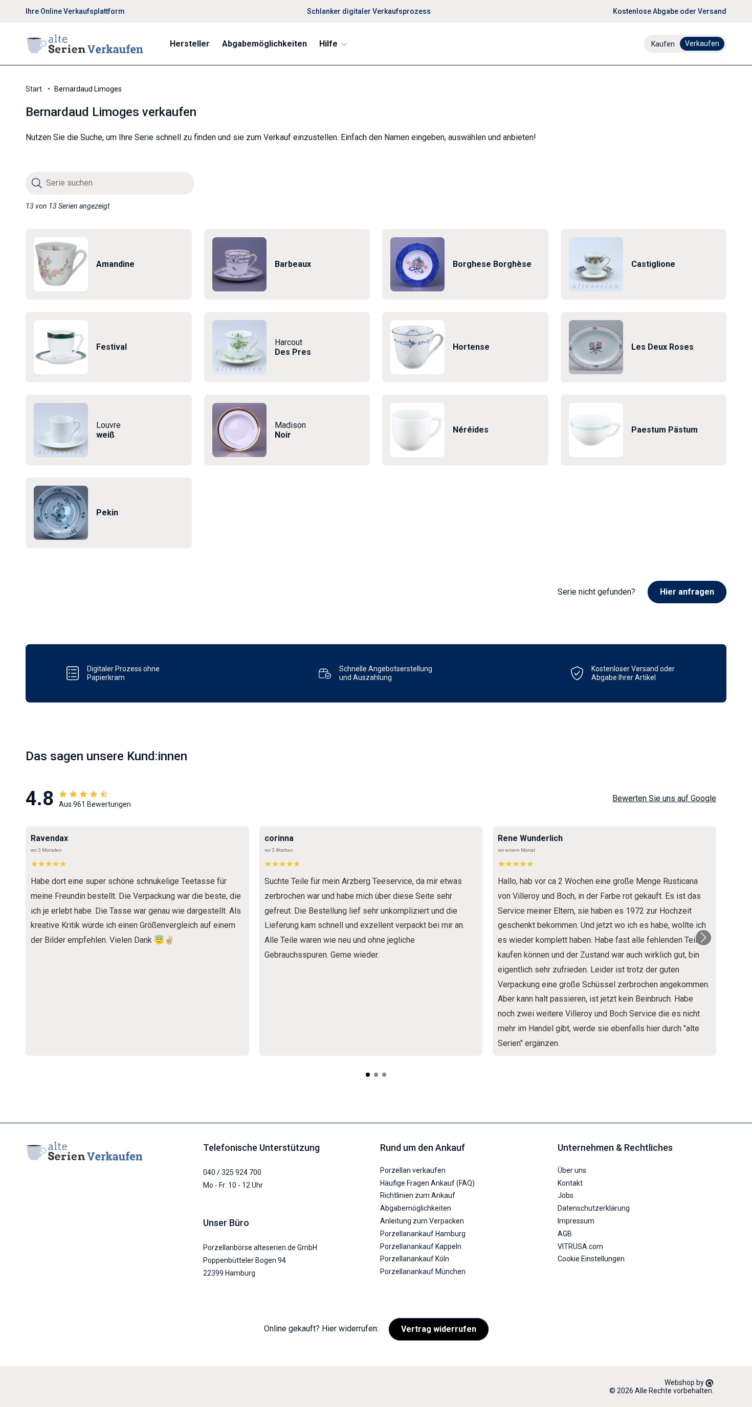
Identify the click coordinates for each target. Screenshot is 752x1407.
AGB (565, 1233)
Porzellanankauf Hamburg (423, 1233)
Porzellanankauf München (423, 1271)
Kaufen (663, 44)
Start (34, 89)
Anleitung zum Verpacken (422, 1220)
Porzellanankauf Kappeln (420, 1246)
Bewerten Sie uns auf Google (664, 798)
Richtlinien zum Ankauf (417, 1195)
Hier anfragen (687, 592)
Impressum (576, 1220)
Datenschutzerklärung (594, 1208)
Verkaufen (702, 43)
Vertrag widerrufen (438, 1329)
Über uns (572, 1170)
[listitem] (109, 264)
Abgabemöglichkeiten (415, 1208)
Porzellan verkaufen (413, 1170)
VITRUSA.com (580, 1246)
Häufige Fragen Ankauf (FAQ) (427, 1182)
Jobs (565, 1195)
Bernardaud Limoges (88, 89)
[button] (332, 43)
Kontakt (570, 1182)
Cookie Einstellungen (591, 1259)
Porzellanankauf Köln (414, 1259)
